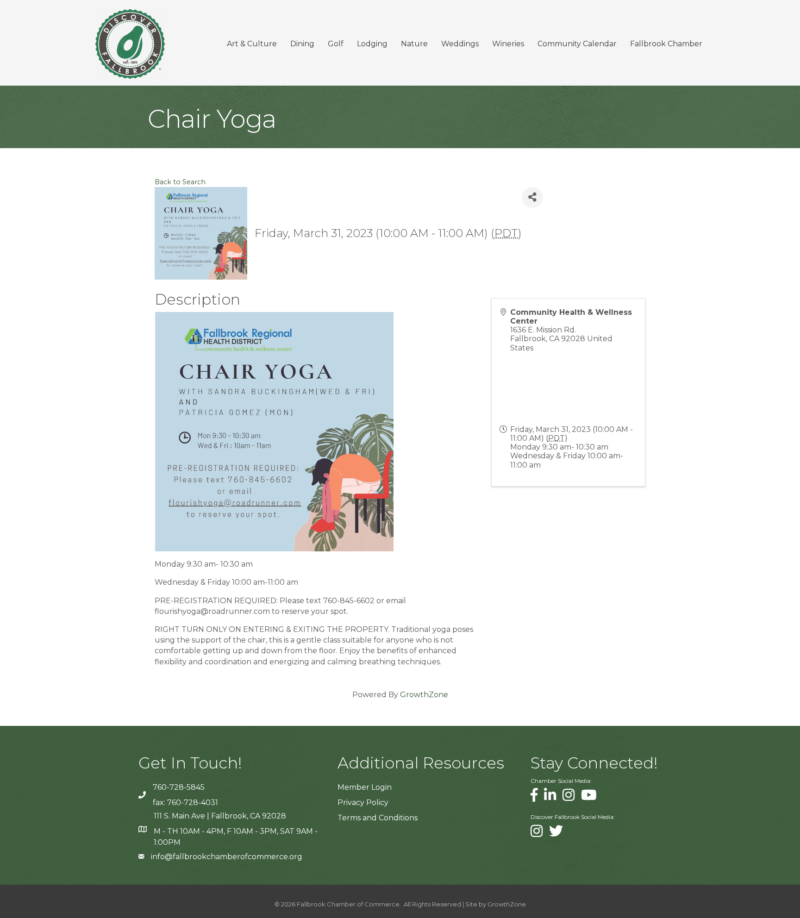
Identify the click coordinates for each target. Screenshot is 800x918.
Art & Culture (252, 43)
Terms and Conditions (378, 817)
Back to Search (180, 182)
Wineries (508, 43)
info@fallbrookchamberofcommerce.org (226, 856)
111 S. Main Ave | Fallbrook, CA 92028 (220, 816)
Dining (302, 43)
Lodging (372, 43)
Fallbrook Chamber (666, 43)
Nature (414, 43)
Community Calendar (577, 43)
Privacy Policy (363, 802)
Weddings (460, 43)
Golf (336, 43)
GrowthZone (424, 694)
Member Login (365, 787)
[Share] (532, 197)
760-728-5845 (179, 787)
